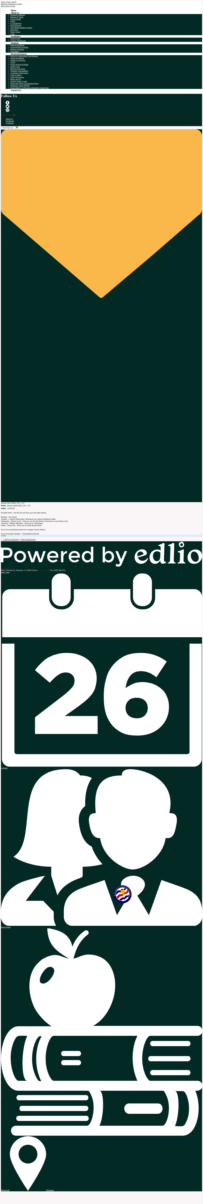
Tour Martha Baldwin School (21, 28)
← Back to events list (10, 540)
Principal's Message (17, 15)
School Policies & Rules (19, 47)
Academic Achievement (19, 73)
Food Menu (14, 52)
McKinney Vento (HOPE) (20, 86)
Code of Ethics (15, 75)
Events (3, 536)
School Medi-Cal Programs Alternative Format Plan (29, 88)
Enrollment (10, 121)
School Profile (15, 19)
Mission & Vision (16, 17)
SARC (12, 21)
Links (12, 34)
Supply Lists (15, 67)
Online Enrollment (17, 58)
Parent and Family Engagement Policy (24, 84)
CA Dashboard (15, 23)
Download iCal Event (31, 534)
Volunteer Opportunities (19, 71)
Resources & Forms (17, 69)
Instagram (7, 110)
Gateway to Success (17, 60)
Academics (10, 123)
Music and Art (15, 79)
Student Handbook (17, 45)
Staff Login (5, 572)
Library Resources (17, 77)
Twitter (7, 106)
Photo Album (15, 32)
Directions (14, 30)
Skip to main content (8, 2)
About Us (9, 119)
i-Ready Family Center (18, 81)
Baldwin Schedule (17, 49)
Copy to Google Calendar (10, 534)
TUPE (12, 62)
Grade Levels (15, 39)
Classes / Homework (18, 41)
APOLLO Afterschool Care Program (24, 56)
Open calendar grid (28, 540)
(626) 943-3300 (44, 570)
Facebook (7, 102)
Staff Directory (15, 26)
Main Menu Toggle (8, 6)
